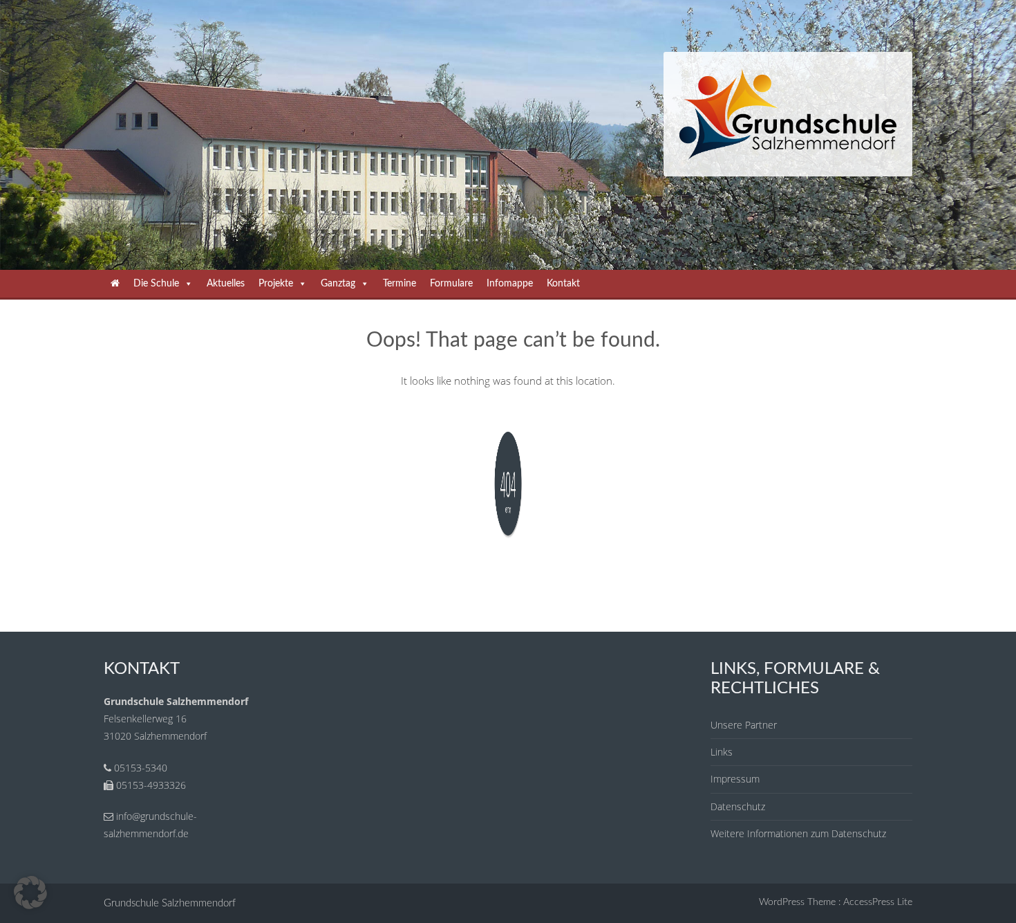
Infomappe (510, 284)
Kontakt (563, 284)
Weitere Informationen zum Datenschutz (798, 833)
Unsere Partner (744, 724)
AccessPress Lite (877, 902)
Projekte (275, 284)
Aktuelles (226, 284)
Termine (399, 284)
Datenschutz (738, 806)
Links (722, 751)
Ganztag (338, 284)
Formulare (451, 284)
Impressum (735, 778)
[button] (30, 892)
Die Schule (156, 284)
